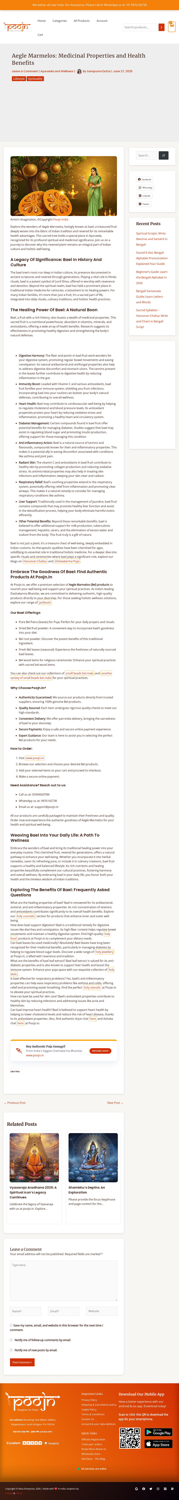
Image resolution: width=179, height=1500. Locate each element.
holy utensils (92, 987)
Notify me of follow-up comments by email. (43, 1340)
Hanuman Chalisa (35, 561)
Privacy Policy (89, 1400)
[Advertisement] (89, 107)
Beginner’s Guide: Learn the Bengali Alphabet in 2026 (151, 277)
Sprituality (35, 78)
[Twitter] (150, 1488)
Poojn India (60, 219)
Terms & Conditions (93, 1414)
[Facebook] (143, 1488)
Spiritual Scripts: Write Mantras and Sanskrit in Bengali (151, 239)
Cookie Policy (88, 1409)
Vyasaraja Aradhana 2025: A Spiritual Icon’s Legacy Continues (33, 1192)
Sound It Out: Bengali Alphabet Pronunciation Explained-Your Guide (152, 258)
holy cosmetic (26, 916)
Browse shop (100, 1051)
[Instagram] (158, 1488)
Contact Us (87, 1419)
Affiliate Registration (93, 1439)
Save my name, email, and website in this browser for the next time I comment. (56, 1327)
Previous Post (15, 1103)
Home (42, 21)
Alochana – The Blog (93, 1458)
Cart (40, 35)
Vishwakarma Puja (67, 561)
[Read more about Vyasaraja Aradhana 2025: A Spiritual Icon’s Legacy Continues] (34, 1157)
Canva (19, 1493)
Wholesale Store (90, 1454)
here (93, 1019)
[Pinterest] (165, 1488)
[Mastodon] (172, 1488)
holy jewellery (104, 952)
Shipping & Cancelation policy (98, 1404)
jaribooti (44, 602)
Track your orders (91, 1444)
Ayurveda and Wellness (56, 71)
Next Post (115, 1103)
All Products (82, 21)
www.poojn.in (35, 758)
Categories (60, 21)
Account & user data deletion (98, 1424)
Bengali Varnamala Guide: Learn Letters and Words (149, 296)
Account (102, 21)
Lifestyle (19, 78)
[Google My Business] (136, 1488)
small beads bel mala (79, 673)
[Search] (161, 27)
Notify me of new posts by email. (36, 1350)
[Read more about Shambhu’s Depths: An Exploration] (93, 1157)
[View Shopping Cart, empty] (172, 27)
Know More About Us (93, 1449)
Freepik (9, 1493)
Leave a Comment (25, 71)
